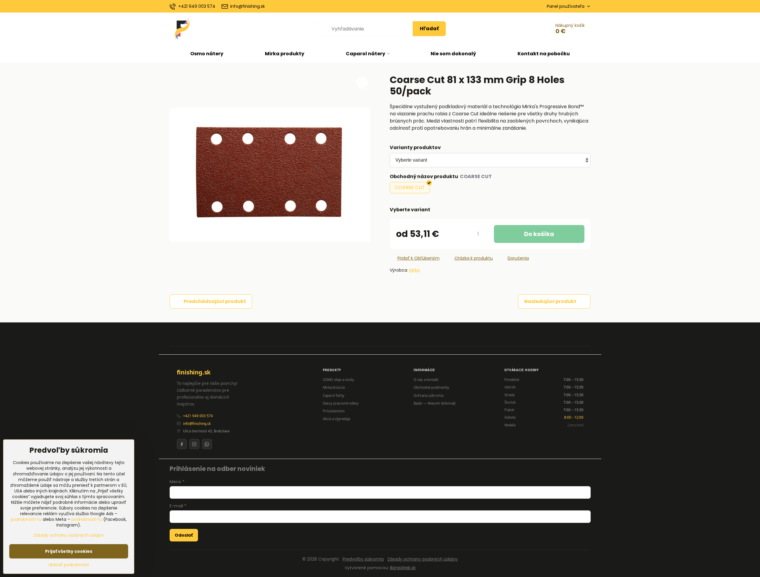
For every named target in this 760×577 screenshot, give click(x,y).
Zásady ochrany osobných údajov (422, 559)
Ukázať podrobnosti (68, 565)
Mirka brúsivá (334, 387)
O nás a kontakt (426, 379)
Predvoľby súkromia (363, 559)
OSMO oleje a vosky (338, 379)
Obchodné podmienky (431, 387)
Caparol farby (333, 395)
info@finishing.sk (197, 423)
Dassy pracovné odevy (341, 403)
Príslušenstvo (334, 411)
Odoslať (184, 535)
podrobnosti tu (26, 519)
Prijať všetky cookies (68, 551)
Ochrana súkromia (428, 395)
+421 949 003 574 (198, 416)
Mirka (414, 270)
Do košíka (539, 234)
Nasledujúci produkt (550, 301)
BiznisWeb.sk (403, 568)
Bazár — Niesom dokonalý (435, 403)
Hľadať (429, 28)
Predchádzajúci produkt (215, 301)
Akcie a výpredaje (336, 419)
